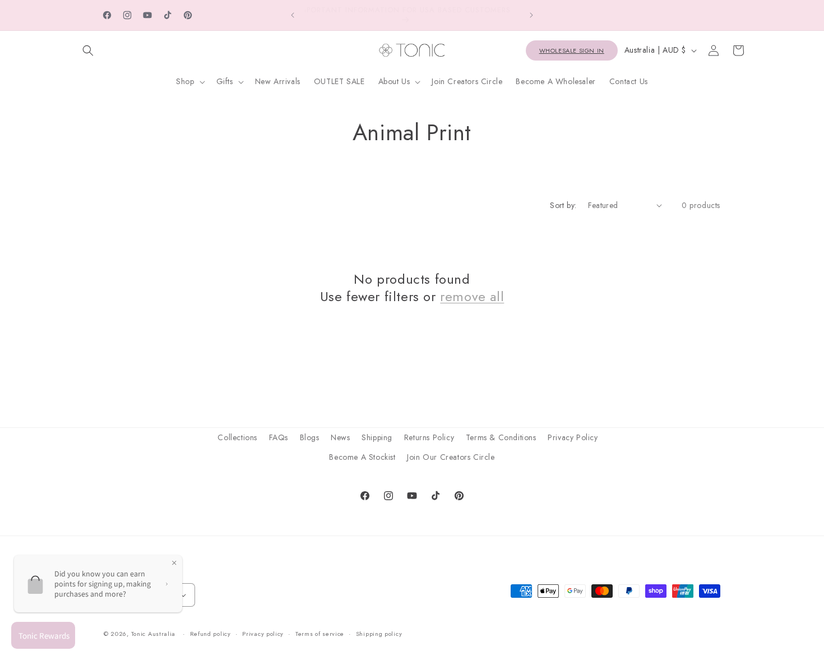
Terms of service (319, 634)
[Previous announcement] (292, 15)
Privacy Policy (573, 437)
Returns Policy (429, 437)
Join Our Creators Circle (450, 457)
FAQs (278, 437)
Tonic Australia (153, 634)
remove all (472, 296)
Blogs (310, 437)
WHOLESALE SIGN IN (571, 50)
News (340, 437)
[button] (88, 50)
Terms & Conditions (501, 437)
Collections (237, 437)
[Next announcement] (531, 15)
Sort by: (563, 205)
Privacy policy (263, 634)
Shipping (377, 437)
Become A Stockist (362, 457)
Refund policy (210, 634)
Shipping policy (379, 634)
